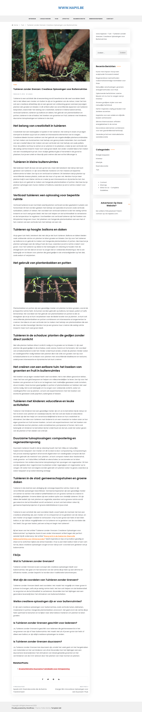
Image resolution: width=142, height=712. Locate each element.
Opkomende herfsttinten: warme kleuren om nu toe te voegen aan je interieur (110, 96)
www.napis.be (71, 7)
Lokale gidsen (45, 19)
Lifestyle (65, 19)
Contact (110, 19)
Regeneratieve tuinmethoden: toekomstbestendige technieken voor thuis (111, 80)
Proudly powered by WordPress (23, 708)
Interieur (32, 19)
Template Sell (56, 708)
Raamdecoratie (79, 19)
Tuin (56, 19)
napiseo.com (113, 214)
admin (30, 94)
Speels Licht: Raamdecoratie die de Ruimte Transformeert (30, 690)
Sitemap (103, 185)
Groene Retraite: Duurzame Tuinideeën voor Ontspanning (44, 669)
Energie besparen (95, 19)
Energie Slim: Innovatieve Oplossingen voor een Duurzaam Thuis (71, 690)
